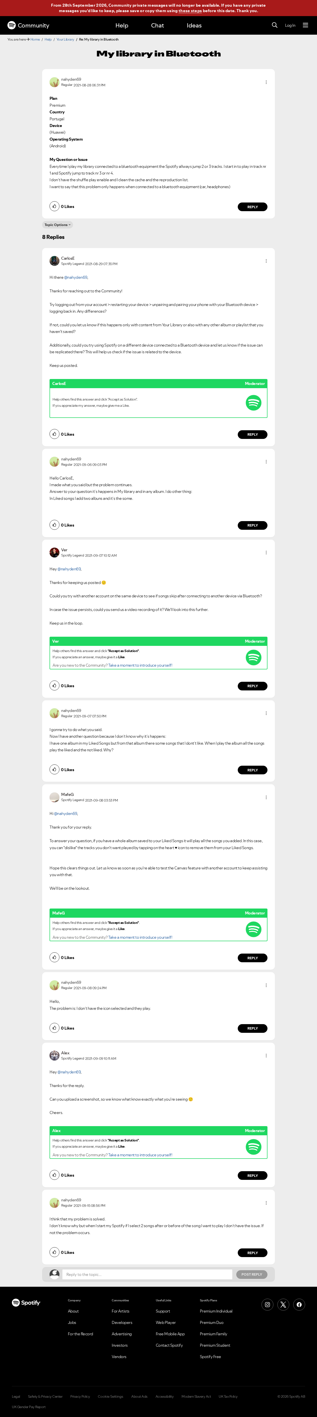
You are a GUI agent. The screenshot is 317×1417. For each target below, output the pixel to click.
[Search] (274, 25)
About (73, 1311)
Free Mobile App (170, 1334)
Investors (120, 1345)
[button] (266, 82)
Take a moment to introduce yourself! (140, 665)
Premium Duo (212, 1322)
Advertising (122, 1334)
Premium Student (215, 1345)
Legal (16, 1396)
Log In (290, 25)
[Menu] (305, 25)
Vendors (119, 1356)
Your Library (65, 39)
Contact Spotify (169, 1345)
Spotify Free (210, 1356)
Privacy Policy (80, 1396)
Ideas (194, 25)
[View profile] (54, 81)
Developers (122, 1322)
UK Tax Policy (228, 1396)
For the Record (80, 1334)
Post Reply (251, 1274)
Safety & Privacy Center (45, 1396)
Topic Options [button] (56, 224)
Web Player (166, 1322)
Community (33, 25)
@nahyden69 (75, 277)
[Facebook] (299, 1305)
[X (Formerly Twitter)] (283, 1305)
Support (163, 1311)
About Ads (139, 1396)
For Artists (121, 1311)
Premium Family (213, 1334)
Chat (157, 25)
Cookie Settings (110, 1396)
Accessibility (165, 1396)
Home (35, 39)
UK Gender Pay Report (28, 1407)
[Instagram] (267, 1305)
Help (121, 25)
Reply (252, 206)
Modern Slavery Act (196, 1396)
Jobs (72, 1322)
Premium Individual (216, 1311)
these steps (190, 10)
